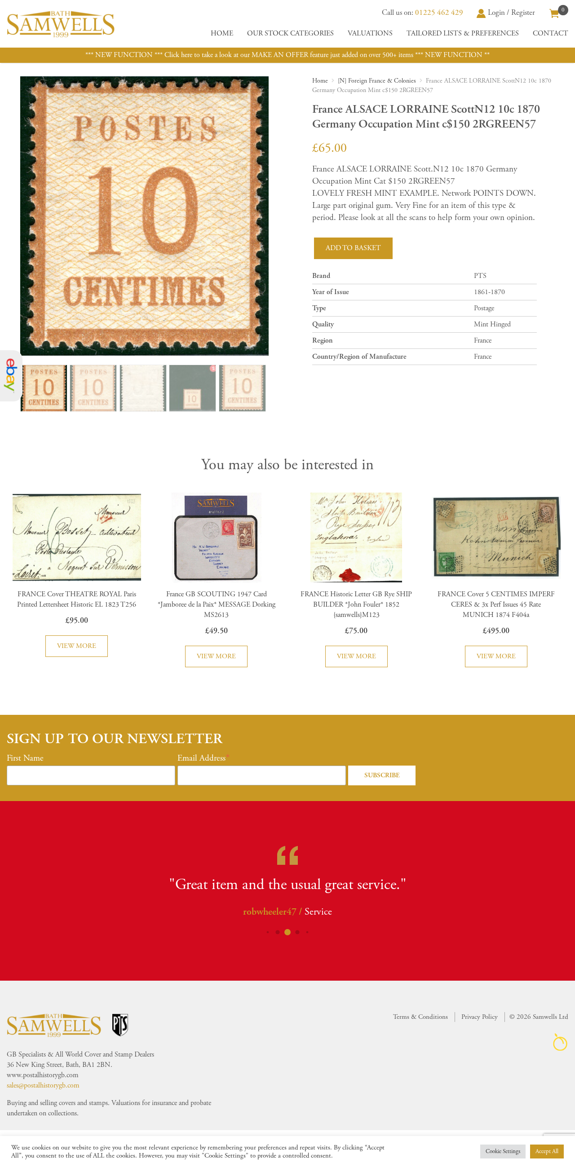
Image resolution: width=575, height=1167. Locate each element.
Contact (550, 33)
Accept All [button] (546, 1151)
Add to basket (353, 248)
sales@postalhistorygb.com (43, 1085)
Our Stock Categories (290, 33)
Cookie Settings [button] (503, 1151)
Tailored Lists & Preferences (463, 33)
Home (222, 33)
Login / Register (511, 13)
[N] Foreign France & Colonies (377, 81)
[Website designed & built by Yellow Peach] (560, 1042)
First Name (25, 758)
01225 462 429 (439, 13)
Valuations (370, 33)
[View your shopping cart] (554, 13)
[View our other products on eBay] (11, 376)
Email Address (201, 758)
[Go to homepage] (61, 24)
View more (76, 646)
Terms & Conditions (420, 1017)
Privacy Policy (479, 1017)
